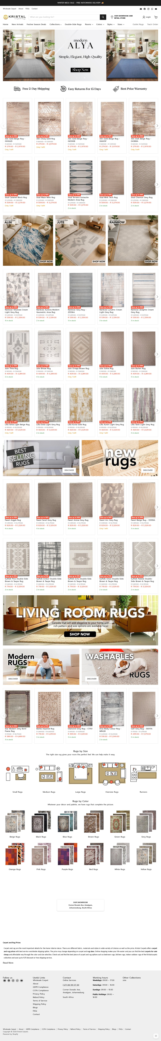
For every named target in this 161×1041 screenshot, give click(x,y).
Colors (99, 24)
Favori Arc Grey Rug (108, 520)
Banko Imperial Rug (45, 728)
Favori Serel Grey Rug (46, 520)
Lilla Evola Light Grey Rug (48, 424)
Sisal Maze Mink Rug (45, 197)
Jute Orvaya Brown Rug (78, 368)
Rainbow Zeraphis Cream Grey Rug (142, 311)
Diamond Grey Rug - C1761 (80, 728)
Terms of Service (40, 1000)
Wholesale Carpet (9, 9)
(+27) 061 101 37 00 (71, 985)
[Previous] (4, 126)
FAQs (27, 9)
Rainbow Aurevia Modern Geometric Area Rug (47, 311)
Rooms (88, 24)
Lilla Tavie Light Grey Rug (142, 424)
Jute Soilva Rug (106, 368)
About (21, 9)
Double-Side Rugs (73, 24)
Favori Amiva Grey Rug (78, 520)
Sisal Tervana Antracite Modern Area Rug (78, 198)
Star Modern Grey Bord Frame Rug (15, 730)
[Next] (157, 126)
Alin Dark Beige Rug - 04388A (141, 140)
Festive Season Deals (36, 24)
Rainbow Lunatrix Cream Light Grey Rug (110, 311)
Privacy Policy (39, 994)
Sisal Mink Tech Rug (108, 197)
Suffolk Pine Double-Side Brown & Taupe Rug (16, 580)
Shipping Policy (39, 1004)
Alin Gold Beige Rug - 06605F (109, 140)
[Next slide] (151, 55)
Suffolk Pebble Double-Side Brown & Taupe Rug (142, 580)
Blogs (35, 1007)
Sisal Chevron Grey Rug (142, 197)
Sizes (120, 24)
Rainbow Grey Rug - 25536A (77, 311)
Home (5, 24)
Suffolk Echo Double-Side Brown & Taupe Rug (79, 580)
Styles (110, 24)
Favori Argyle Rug (13, 520)
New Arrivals (17, 24)
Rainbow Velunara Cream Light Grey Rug (16, 311)
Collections (55, 24)
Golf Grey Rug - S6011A (141, 728)
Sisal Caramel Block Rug (16, 197)
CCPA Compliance (41, 990)
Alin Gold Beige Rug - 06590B (78, 140)
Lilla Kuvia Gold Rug (77, 424)
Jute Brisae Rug (43, 368)
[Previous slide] (9, 55)
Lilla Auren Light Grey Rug (111, 424)
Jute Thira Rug (11, 368)
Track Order (152, 24)
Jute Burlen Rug (138, 368)
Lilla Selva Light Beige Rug (17, 424)
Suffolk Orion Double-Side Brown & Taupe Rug (111, 580)
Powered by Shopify (10, 1034)
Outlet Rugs (138, 24)
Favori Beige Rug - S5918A (143, 520)
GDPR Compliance (40, 987)
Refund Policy (38, 997)
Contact (34, 9)
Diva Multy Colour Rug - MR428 (110, 730)
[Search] (103, 17)
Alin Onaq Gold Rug (45, 138)
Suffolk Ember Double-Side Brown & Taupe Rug (48, 580)
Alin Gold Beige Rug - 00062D (15, 140)
